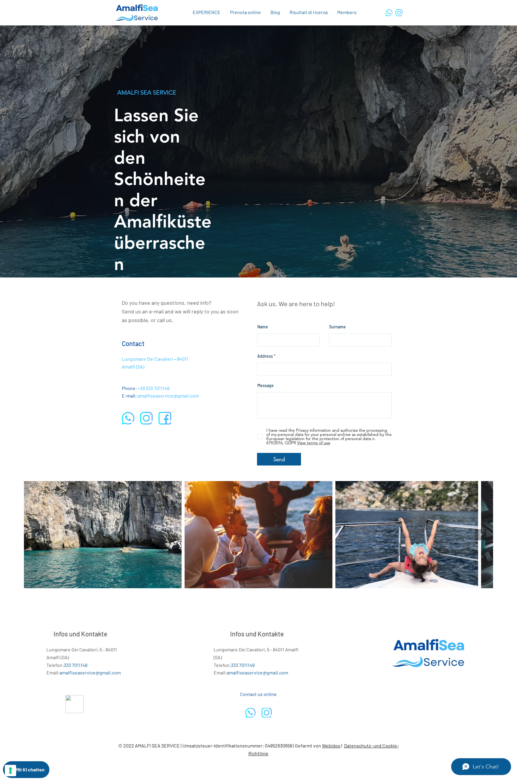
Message (265, 385)
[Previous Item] (36, 534)
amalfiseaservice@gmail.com (168, 395)
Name (262, 327)
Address (265, 356)
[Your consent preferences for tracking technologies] (10, 770)
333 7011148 (157, 388)
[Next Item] (480, 534)
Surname (337, 327)
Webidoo (331, 745)
